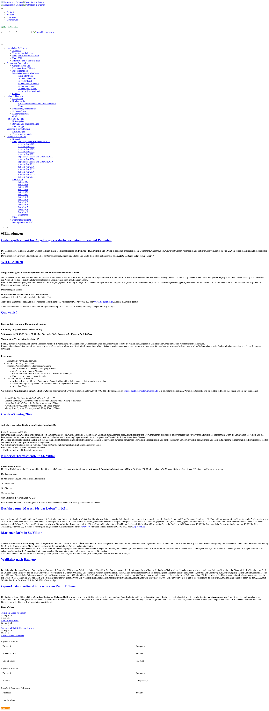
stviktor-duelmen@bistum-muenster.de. (141, 391)
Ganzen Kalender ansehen (12, 635)
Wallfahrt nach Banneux (18, 559)
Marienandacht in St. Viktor (21, 532)
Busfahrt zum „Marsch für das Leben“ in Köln (34, 508)
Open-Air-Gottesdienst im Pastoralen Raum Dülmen (38, 586)
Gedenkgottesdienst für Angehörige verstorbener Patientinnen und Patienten (56, 240)
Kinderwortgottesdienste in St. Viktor (28, 456)
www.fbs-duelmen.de (103, 302)
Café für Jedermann (9, 620)
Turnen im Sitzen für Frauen (13, 613)
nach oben (5, 708)
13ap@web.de (138, 526)
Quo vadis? (9, 312)
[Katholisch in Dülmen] (23, 2)
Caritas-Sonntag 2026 (16, 414)
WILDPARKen (12, 262)
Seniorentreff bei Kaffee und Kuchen (17, 628)
